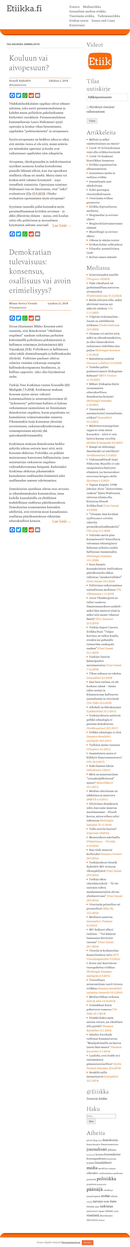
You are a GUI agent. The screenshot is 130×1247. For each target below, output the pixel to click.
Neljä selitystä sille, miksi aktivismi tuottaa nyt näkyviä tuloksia (104, 304)
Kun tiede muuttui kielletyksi (99, 852)
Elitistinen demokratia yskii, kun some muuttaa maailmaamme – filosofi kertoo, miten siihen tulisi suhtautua (103, 812)
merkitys (103, 1168)
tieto (113, 1201)
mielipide (112, 1168)
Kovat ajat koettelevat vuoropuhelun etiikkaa (102, 965)
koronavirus (111, 1158)
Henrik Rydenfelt (20, 81)
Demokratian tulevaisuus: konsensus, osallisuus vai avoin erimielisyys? (40, 271)
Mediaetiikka (92, 7)
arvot (89, 1140)
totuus (90, 1207)
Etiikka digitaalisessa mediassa (102, 209)
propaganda (101, 1184)
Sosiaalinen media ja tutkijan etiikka (101, 175)
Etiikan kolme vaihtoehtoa (105, 244)
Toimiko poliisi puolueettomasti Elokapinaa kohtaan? (104, 371)
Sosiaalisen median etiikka (87, 11)
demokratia (110, 1140)
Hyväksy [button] (87, 1242)
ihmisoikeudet (93, 1144)
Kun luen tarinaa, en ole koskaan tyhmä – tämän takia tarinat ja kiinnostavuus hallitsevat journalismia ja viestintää (103, 690)
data (100, 1140)
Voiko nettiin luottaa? (103, 829)
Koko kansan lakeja (101, 766)
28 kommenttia (17, 85)
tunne (97, 1206)
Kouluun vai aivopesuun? (29, 63)
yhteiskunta (106, 1216)
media (92, 1168)
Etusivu (74, 7)
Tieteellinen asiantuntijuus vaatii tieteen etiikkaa (104, 984)
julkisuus (112, 1150)
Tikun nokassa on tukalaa (105, 673)
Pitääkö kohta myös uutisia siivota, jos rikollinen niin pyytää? (105, 1022)
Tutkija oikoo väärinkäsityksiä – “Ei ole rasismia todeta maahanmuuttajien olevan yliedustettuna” (103, 887)
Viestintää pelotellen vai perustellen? (103, 906)
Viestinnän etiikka (81, 16)
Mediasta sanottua (101, 917)
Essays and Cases (103, 21)
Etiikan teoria (78, 21)
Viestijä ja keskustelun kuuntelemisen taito (102, 952)
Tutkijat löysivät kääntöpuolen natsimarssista (98, 661)
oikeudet (92, 1173)
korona (100, 1154)
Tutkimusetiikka (109, 16)
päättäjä (95, 1189)
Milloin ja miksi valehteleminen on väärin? (103, 141)
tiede (106, 1202)
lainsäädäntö (103, 1163)
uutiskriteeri (92, 1211)
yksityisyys (92, 1220)
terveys (98, 1201)
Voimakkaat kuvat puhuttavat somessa (99, 1007)
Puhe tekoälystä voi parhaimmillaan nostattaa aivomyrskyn (103, 287)
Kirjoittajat (77, 25)
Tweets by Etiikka (97, 1098)
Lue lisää (61, 225)
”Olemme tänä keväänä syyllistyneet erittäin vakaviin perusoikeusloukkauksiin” (103, 520)
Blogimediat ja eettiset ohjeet (102, 217)
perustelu (91, 1179)
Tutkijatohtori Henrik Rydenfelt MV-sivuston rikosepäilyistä (102, 866)
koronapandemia (96, 1159)
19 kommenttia (17, 308)
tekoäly (89, 1202)
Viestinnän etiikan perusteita (100, 200)
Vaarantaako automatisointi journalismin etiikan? (104, 413)
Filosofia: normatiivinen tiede (103, 251)
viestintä (93, 1215)
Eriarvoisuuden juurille (103, 275)
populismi (91, 1184)
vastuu (109, 1211)
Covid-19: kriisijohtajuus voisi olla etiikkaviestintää (103, 150)
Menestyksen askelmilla (104, 837)
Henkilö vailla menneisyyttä (97, 1074)
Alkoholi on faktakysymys (105, 707)
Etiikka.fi (24, 8)
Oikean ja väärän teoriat (104, 240)
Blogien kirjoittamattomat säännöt (105, 225)
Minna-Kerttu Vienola (23, 303)
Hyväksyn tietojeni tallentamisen (100, 109)
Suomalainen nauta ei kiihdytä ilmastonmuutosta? (104, 755)
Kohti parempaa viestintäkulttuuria (99, 192)
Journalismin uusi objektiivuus (99, 183)
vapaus (101, 1211)
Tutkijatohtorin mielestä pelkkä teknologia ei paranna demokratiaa (104, 719)
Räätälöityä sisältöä (101, 359)
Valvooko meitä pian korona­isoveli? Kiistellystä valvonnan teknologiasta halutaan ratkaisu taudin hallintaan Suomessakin (103, 543)
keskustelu (91, 1155)
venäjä (115, 1211)
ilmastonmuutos (109, 1144)
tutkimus (106, 1206)
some (105, 1196)
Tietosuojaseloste (70, 1242)
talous (114, 1196)
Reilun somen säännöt (103, 257)
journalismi (97, 1149)
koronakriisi (112, 1154)
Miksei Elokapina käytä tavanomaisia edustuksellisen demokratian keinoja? (103, 390)
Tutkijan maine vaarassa (104, 745)
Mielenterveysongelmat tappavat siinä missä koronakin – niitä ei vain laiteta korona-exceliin (103, 432)
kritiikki (90, 1163)
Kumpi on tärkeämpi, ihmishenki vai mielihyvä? (103, 449)
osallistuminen (106, 1173)
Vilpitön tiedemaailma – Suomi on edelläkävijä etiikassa (103, 321)
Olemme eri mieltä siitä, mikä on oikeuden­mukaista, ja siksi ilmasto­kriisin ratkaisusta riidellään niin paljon (104, 342)
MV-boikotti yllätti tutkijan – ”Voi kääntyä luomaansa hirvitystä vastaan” (101, 935)
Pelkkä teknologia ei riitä (105, 732)
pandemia (118, 1173)
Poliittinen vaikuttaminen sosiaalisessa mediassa (104, 587)
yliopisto (101, 1220)
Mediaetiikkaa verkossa (104, 997)
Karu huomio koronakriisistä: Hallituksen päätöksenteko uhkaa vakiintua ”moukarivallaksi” (104, 570)
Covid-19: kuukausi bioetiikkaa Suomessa (100, 158)
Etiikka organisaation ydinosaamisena (102, 167)
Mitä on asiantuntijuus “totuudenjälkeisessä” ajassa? (102, 778)
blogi (95, 1140)
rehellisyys (108, 1190)
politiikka (106, 1178)
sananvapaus (93, 1196)
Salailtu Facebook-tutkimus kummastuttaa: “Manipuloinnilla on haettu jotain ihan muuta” (104, 1040)
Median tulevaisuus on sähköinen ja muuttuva (102, 793)
